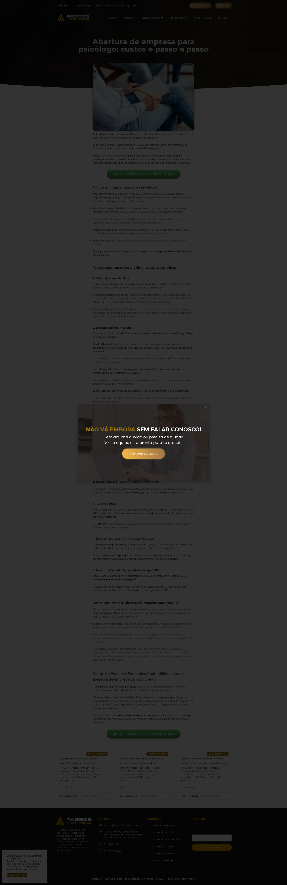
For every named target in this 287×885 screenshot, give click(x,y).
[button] (205, 408)
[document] (143, 442)
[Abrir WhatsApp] (7, 877)
